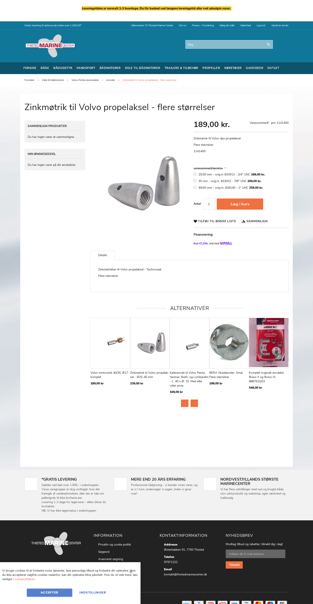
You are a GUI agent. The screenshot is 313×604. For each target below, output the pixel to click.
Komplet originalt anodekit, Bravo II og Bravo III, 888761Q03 (266, 377)
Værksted (245, 25)
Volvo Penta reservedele (85, 80)
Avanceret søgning (110, 559)
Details (102, 255)
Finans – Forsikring (203, 25)
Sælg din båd (227, 25)
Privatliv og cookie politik (114, 545)
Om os (182, 25)
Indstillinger (92, 593)
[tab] (102, 255)
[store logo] (50, 46)
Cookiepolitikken (24, 579)
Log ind (261, 25)
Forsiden (29, 80)
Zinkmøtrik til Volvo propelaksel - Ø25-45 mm (149, 375)
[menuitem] (30, 68)
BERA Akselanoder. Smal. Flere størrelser (226, 375)
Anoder (110, 80)
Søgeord (103, 552)
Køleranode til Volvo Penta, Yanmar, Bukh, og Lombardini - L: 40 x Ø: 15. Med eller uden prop (189, 379)
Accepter (50, 593)
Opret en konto (280, 25)
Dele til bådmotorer (53, 80)
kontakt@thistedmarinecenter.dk (185, 574)
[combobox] (229, 44)
